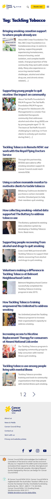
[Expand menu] (48, 6)
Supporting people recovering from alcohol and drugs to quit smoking (24, 244)
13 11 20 (18, 7)
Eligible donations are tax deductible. (22, 492)
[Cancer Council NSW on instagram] (37, 450)
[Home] (7, 6)
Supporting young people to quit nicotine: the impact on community (24, 92)
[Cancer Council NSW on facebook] (23, 450)
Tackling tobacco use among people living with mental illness (24, 368)
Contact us (9, 431)
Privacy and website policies (15, 439)
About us (8, 418)
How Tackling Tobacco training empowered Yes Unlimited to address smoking (25, 306)
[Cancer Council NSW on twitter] (30, 450)
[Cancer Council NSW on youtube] (44, 450)
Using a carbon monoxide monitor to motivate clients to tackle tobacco (25, 184)
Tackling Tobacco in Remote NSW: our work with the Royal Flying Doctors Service (25, 151)
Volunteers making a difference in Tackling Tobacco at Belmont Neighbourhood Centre (23, 274)
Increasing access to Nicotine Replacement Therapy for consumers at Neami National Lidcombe (25, 337)
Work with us (10, 435)
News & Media (10, 422)
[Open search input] (28, 7)
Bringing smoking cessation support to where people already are (24, 33)
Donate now (38, 7)
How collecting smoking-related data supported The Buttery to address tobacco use (25, 214)
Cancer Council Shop (13, 426)
